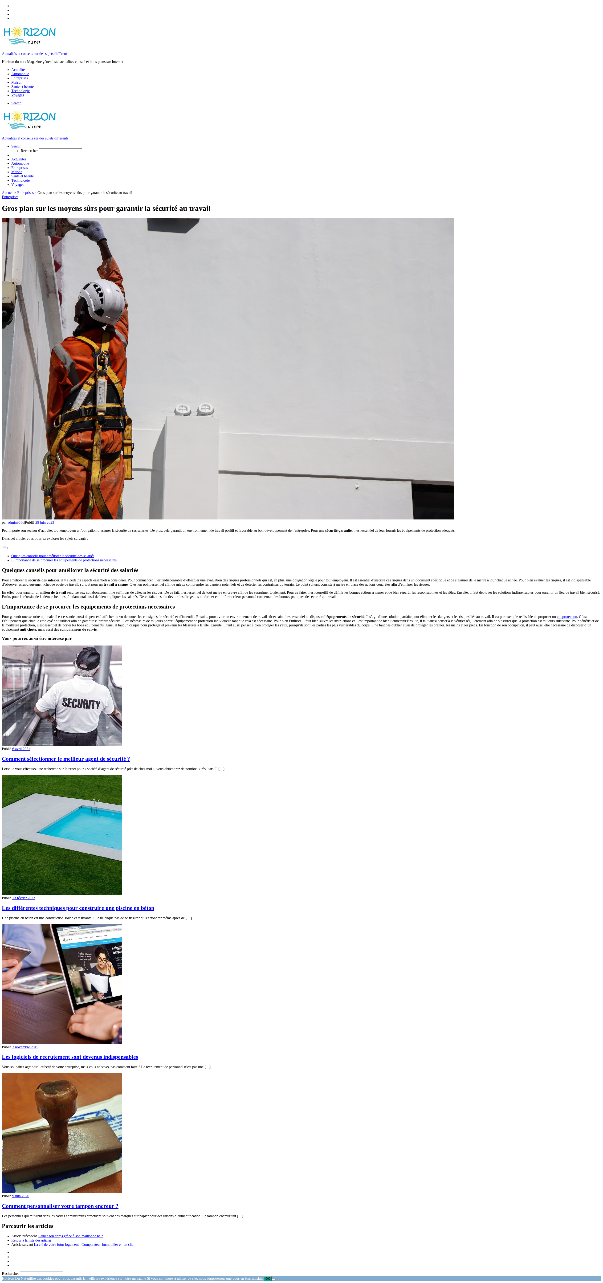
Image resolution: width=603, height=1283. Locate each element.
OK (267, 1278)
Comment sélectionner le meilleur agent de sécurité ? (66, 759)
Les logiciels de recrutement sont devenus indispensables (70, 1057)
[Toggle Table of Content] (5, 548)
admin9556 (16, 522)
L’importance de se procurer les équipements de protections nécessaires (64, 560)
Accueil (7, 193)
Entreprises (25, 193)
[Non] (274, 1279)
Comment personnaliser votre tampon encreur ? (60, 1206)
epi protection (567, 617)
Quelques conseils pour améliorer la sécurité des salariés (52, 556)
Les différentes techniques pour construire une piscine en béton (78, 908)
